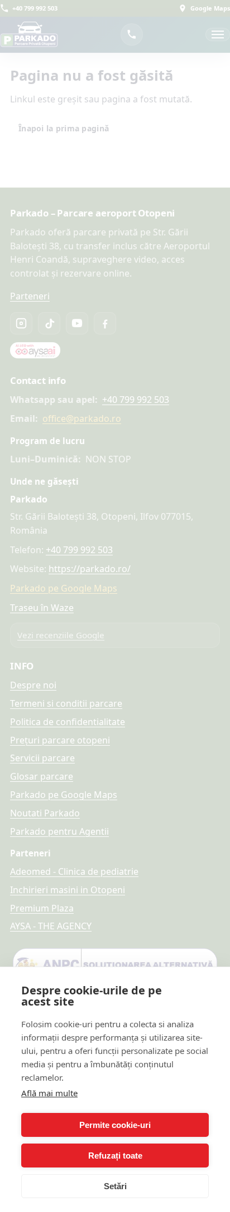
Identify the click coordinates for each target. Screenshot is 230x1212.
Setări (115, 1186)
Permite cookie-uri (115, 1125)
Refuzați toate (115, 1155)
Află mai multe (49, 1092)
